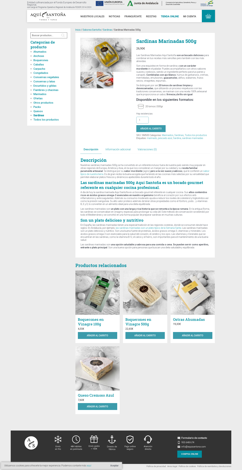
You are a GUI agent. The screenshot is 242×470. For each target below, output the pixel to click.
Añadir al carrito (151, 128)
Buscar (63, 35)
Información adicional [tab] (118, 149)
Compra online (189, 454)
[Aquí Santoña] (48, 15)
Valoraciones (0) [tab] (147, 149)
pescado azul (165, 138)
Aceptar (114, 465)
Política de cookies (187, 466)
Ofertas (38, 98)
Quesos (38, 111)
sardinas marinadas (192, 138)
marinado (152, 138)
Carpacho (39, 68)
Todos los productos (46, 119)
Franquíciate (133, 16)
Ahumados (39, 51)
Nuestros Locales (92, 16)
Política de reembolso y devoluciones (214, 466)
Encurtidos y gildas (44, 85)
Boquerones (40, 60)
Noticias (114, 16)
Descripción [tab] (91, 149)
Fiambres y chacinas (45, 90)
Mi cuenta (189, 16)
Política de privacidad (156, 466)
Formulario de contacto (192, 438)
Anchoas (38, 56)
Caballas (38, 64)
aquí (89, 465)
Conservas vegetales (46, 77)
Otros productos (43, 102)
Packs (37, 107)
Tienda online (170, 16)
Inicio (78, 29)
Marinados (39, 94)
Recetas (151, 16)
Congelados (40, 72)
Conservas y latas (44, 81)
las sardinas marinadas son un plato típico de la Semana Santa (148, 228)
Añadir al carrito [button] (97, 335)
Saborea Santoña (92, 29)
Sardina (177, 138)
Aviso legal (172, 466)
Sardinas (38, 115)
